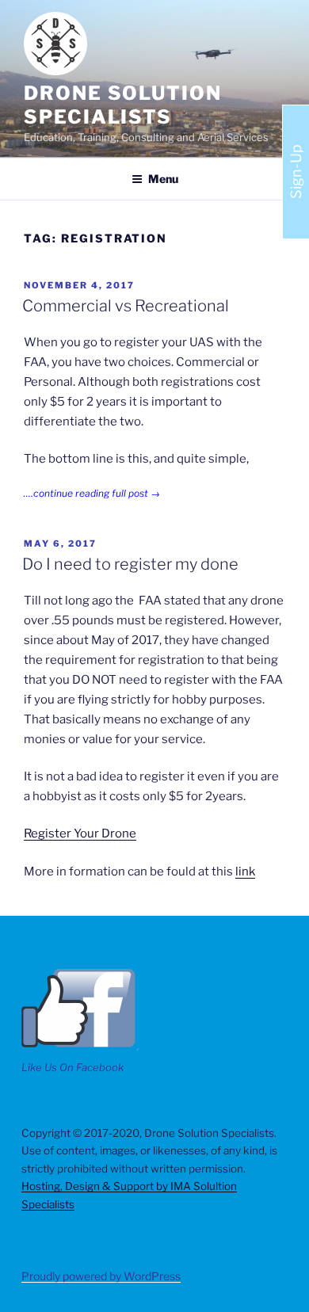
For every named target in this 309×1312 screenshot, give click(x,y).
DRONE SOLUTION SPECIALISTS (123, 105)
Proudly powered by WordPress (101, 1276)
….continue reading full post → (92, 493)
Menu (163, 178)
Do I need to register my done (130, 564)
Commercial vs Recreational (125, 305)
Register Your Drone (80, 833)
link (245, 871)
